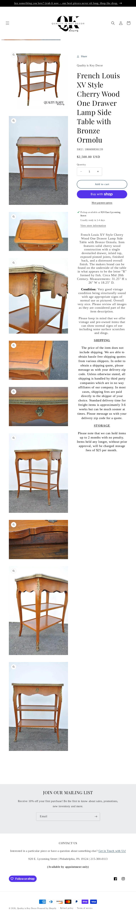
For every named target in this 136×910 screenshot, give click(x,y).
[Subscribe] (96, 816)
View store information (93, 225)
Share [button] (84, 56)
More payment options (102, 202)
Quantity (81, 164)
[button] (7, 23)
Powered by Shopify (46, 908)
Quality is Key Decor (27, 908)
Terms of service (84, 908)
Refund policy (66, 908)
